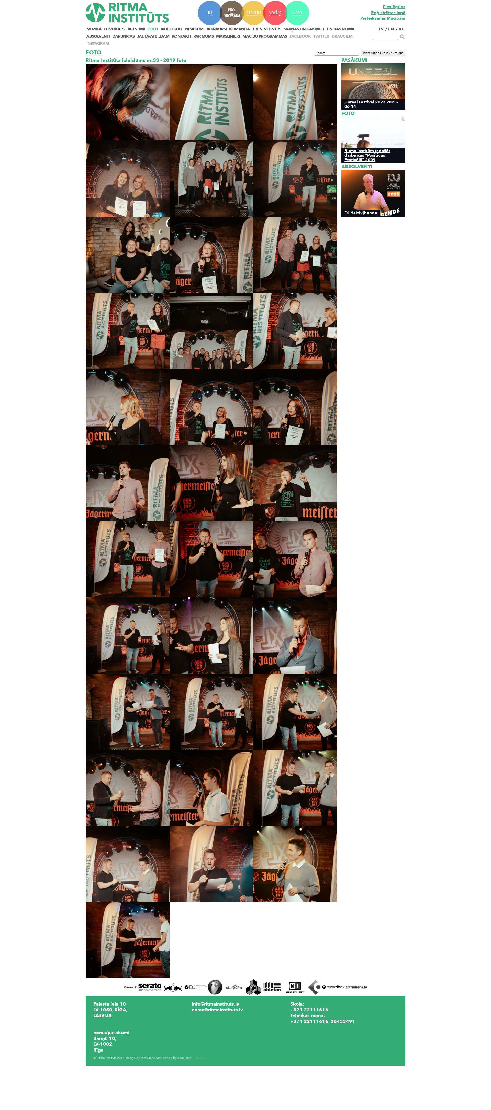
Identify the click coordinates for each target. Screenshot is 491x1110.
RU (402, 29)
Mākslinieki (228, 36)
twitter (321, 36)
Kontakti (181, 36)
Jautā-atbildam (153, 36)
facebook (300, 36)
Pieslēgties (394, 7)
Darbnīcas (123, 36)
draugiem (342, 36)
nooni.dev (184, 1058)
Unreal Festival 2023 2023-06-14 (371, 104)
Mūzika (94, 29)
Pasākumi (194, 29)
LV (381, 29)
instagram (97, 43)
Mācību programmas (264, 36)
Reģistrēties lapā (388, 13)
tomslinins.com (151, 1058)
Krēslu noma (304, 1027)
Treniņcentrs (266, 29)
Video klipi (171, 29)
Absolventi (98, 36)
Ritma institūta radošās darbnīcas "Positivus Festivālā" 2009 (367, 155)
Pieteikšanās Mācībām (382, 18)
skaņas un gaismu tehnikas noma (319, 29)
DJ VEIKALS (114, 29)
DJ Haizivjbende (360, 213)
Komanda (239, 29)
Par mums (203, 36)
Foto (152, 29)
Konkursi (217, 29)
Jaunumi (136, 29)
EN (391, 29)
